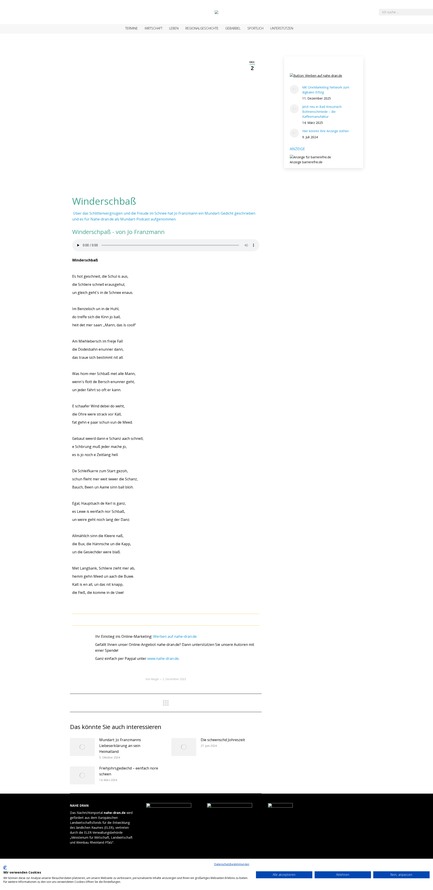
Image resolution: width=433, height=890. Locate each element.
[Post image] (82, 747)
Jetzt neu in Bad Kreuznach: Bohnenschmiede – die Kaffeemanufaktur (322, 111)
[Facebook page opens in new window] (305, 29)
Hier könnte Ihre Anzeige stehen (325, 131)
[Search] (426, 12)
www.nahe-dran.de (163, 658)
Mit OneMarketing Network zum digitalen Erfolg (325, 89)
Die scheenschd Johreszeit (223, 739)
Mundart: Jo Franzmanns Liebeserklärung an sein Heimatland (120, 745)
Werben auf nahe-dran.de (175, 636)
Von (152, 679)
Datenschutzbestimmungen (231, 864)
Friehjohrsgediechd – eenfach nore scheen (128, 771)
